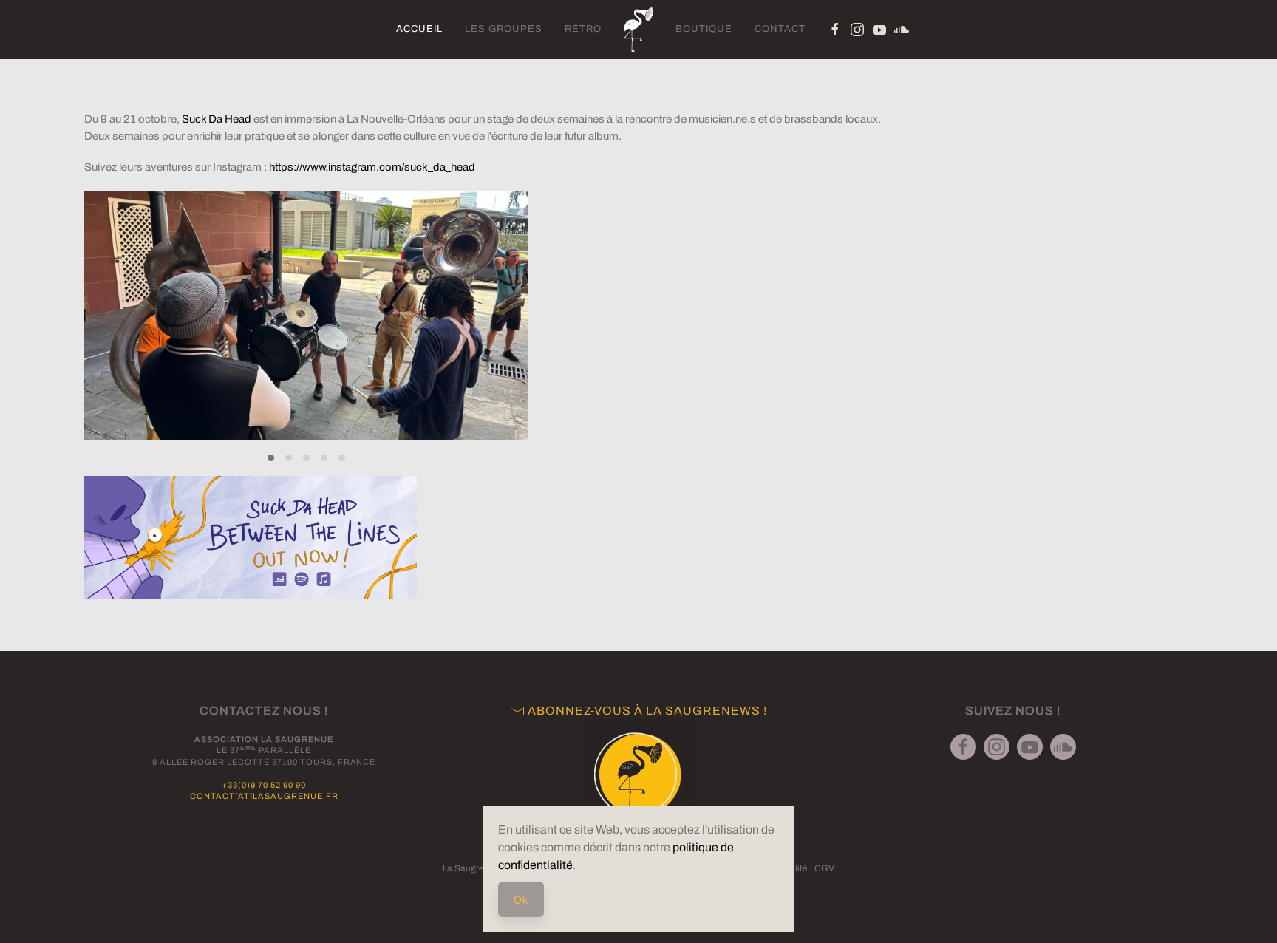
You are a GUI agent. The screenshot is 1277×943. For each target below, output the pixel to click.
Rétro (583, 29)
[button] (111, 314)
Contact (780, 29)
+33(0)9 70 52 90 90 (264, 784)
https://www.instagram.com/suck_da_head (372, 167)
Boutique (703, 29)
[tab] (271, 458)
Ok (521, 899)
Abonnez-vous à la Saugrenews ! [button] (646, 710)
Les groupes (503, 29)
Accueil (419, 29)
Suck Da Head (216, 119)
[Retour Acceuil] (638, 29)
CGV (824, 868)
